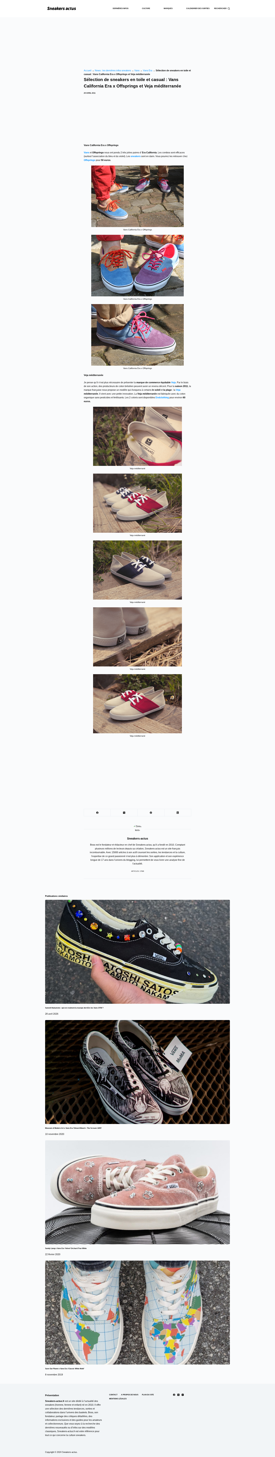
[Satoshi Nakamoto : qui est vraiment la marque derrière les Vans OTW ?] (137, 952)
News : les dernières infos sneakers (113, 70)
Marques (168, 8)
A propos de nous (129, 1395)
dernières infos (120, 8)
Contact (113, 1395)
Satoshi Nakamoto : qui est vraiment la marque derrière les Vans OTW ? (74, 1008)
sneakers (136, 156)
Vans (137, 70)
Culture (146, 8)
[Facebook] (97, 812)
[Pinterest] (151, 812)
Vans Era (147, 70)
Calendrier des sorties (198, 8)
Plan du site (148, 1395)
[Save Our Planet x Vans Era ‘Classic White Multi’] (137, 1313)
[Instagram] (183, 1395)
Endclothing (162, 397)
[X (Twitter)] (124, 812)
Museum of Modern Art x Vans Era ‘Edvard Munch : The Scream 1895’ (73, 1128)
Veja (173, 382)
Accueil (87, 70)
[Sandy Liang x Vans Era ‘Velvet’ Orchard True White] (137, 1192)
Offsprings (89, 160)
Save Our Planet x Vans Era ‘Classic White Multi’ (64, 1369)
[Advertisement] (137, 39)
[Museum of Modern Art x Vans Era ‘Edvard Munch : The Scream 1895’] (137, 1072)
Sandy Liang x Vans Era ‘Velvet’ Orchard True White (66, 1248)
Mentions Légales (118, 1399)
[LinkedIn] (177, 812)
